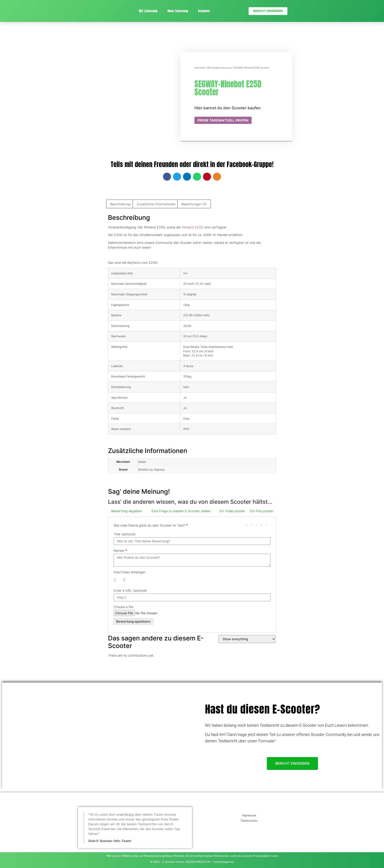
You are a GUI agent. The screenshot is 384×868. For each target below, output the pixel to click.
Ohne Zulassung (177, 11)
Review (120, 550)
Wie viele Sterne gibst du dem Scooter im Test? (151, 525)
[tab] (120, 204)
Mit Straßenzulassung (219, 67)
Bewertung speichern (133, 621)
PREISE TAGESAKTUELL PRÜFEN (223, 120)
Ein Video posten (232, 511)
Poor (248, 524)
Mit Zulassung (148, 11)
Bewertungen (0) (194, 204)
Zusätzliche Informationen (156, 204)
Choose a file (123, 607)
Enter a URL (130, 590)
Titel (125, 534)
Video (125, 580)
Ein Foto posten (261, 511)
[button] (268, 11)
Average (258, 524)
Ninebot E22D (192, 227)
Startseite (199, 67)
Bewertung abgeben (126, 511)
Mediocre (253, 524)
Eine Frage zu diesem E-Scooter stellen (181, 511)
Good (263, 524)
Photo (116, 580)
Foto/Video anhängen (129, 572)
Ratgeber (204, 11)
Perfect (268, 524)
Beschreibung (120, 204)
